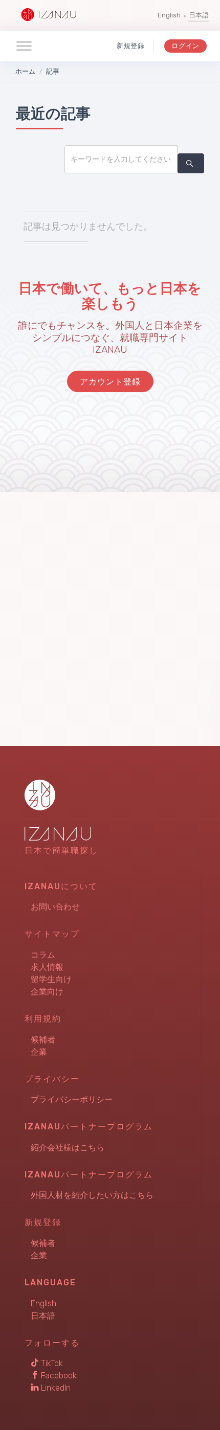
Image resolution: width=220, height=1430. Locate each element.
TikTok (51, 1363)
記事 (52, 71)
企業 (39, 1052)
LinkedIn (55, 1388)
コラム (43, 955)
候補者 (43, 1040)
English (169, 15)
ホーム (25, 71)
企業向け (47, 991)
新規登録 (131, 46)
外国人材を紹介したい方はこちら (92, 1195)
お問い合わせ (55, 907)
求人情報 (47, 967)
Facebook (58, 1375)
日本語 (199, 15)
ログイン (185, 46)
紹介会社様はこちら (67, 1147)
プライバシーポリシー (72, 1099)
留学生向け (51, 979)
